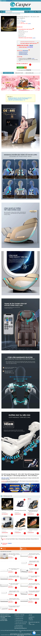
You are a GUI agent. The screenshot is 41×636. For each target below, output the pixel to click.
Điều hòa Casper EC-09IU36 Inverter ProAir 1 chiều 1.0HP (34, 554)
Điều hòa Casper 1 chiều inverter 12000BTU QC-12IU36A (14, 599)
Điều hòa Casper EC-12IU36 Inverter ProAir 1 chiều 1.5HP (34, 584)
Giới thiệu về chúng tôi (19, 616)
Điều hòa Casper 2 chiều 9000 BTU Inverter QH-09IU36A (34, 591)
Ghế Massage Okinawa (23, 53)
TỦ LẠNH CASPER (3, 619)
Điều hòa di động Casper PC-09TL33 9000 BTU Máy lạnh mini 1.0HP (14, 554)
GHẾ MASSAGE (25, 50)
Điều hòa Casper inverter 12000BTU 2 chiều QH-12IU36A (34, 599)
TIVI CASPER (2, 617)
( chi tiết (32, 58)
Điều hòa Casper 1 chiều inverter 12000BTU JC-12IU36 (14, 591)
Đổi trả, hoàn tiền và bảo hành (20, 623)
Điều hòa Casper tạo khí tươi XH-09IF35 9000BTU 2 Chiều (14, 606)
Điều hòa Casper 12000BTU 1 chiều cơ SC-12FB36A (14, 584)
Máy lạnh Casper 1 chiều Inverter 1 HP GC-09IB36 (34, 569)
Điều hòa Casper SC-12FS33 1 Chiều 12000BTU (14, 569)
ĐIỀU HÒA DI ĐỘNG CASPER (5, 616)
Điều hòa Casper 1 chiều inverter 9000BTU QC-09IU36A (14, 576)
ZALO (31, 45)
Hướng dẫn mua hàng (19, 618)
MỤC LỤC (9, 96)
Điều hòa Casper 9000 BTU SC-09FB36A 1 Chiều (34, 576)
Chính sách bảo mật (18, 625)
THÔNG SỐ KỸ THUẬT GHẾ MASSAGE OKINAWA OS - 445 (16, 100)
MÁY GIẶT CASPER (3, 620)
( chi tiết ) (29, 23)
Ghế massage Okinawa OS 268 (20, 510)
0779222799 (9, 0)
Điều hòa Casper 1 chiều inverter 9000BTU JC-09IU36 (34, 561)
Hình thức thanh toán (19, 620)
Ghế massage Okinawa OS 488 (7, 510)
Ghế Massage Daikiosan (23, 54)
